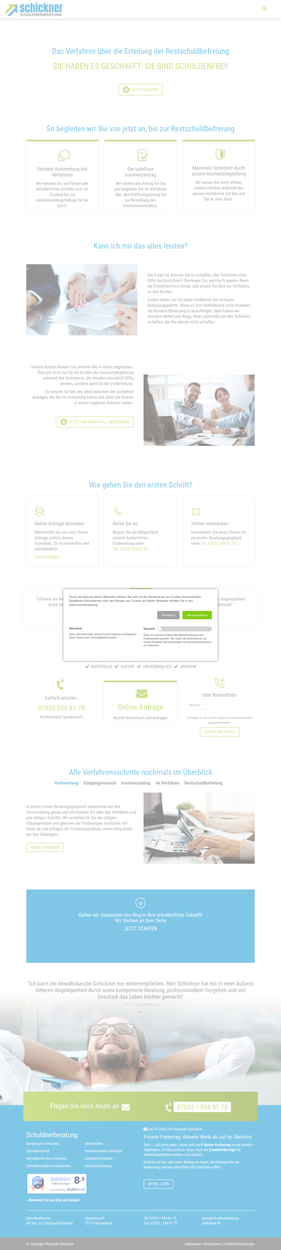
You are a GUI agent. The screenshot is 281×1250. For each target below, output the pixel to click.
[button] (168, 615)
